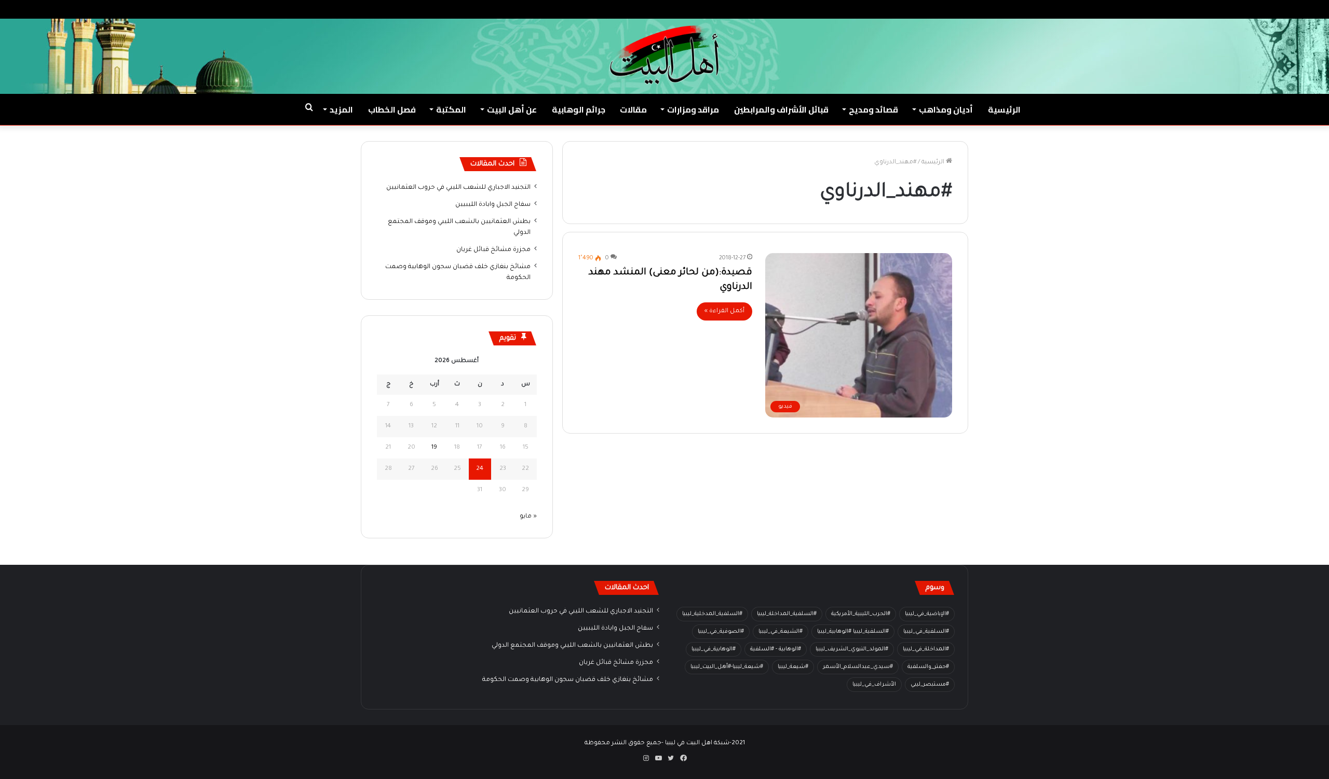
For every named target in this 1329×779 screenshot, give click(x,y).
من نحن (1222, 9)
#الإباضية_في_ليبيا (927, 614)
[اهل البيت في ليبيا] (664, 55)
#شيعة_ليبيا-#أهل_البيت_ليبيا (726, 667)
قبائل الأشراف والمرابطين (781, 109)
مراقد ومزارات (693, 109)
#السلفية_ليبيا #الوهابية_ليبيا (853, 632)
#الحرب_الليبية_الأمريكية (860, 614)
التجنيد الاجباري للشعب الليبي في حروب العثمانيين (458, 187)
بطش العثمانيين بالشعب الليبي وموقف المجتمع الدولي (572, 645)
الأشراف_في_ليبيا (874, 684)
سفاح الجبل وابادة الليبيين (493, 204)
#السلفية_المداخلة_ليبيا (787, 614)
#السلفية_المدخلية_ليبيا (712, 614)
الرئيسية (1004, 109)
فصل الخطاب (392, 109)
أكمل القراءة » (724, 311)
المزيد (341, 109)
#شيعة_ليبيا (793, 667)
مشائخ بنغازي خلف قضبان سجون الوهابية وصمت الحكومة (567, 680)
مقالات (633, 109)
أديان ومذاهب (946, 109)
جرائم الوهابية (578, 109)
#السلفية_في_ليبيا (926, 632)
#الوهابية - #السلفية (775, 649)
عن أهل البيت (512, 109)
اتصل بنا (1188, 9)
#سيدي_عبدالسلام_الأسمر (858, 667)
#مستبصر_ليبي (930, 684)
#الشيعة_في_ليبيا (780, 632)
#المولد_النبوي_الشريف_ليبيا (852, 649)
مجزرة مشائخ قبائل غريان (493, 250)
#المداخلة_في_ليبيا (926, 649)
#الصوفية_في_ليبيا (721, 632)
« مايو (528, 516)
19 (434, 447)
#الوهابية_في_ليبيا (713, 649)
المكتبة (451, 109)
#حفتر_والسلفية (928, 667)
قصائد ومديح (873, 109)
